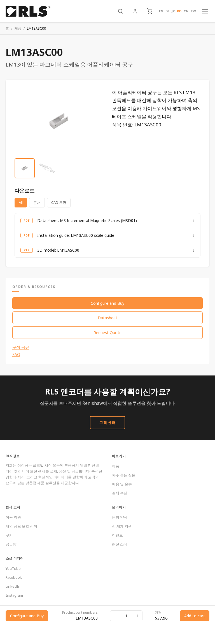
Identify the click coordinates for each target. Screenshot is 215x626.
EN (161, 11)
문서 (37, 202)
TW (193, 11)
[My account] (135, 11)
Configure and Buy (107, 303)
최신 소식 (119, 544)
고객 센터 (107, 422)
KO (179, 11)
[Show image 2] (47, 168)
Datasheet (107, 317)
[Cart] (149, 11)
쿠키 (9, 535)
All (21, 202)
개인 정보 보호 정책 (21, 526)
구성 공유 (20, 347)
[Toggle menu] (204, 11)
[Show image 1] (25, 168)
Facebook (14, 577)
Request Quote (107, 332)
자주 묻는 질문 (123, 475)
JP (173, 11)
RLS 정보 (13, 455)
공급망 (11, 544)
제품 (18, 28)
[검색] (120, 11)
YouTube (13, 568)
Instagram (14, 595)
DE (167, 11)
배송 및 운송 (122, 483)
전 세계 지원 (122, 526)
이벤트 (117, 535)
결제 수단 (119, 492)
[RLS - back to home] (28, 11)
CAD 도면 (58, 202)
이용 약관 (13, 517)
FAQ (16, 354)
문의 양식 (119, 517)
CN (186, 11)
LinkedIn (13, 586)
